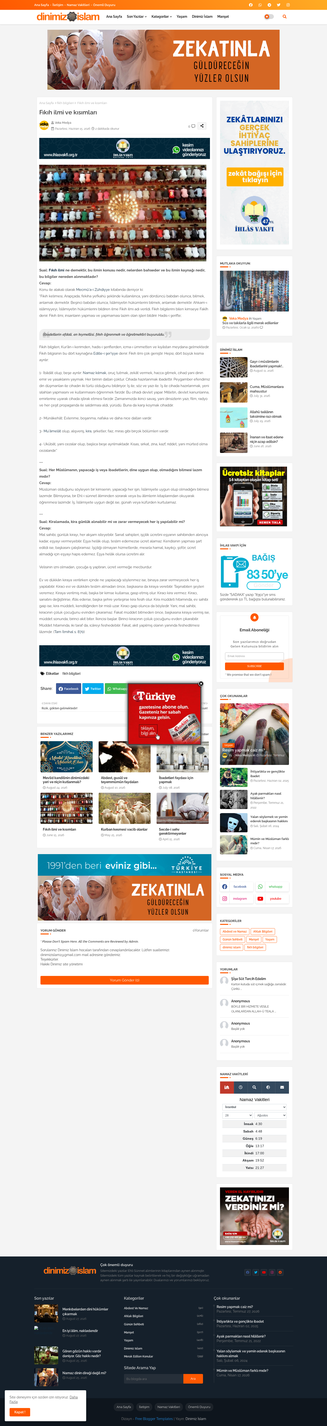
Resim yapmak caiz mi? (235, 1307)
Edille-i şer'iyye (105, 353)
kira (88, 431)
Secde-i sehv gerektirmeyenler (172, 831)
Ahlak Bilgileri (262, 931)
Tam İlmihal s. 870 (69, 632)
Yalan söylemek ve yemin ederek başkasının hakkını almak (269, 821)
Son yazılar (135, 16)
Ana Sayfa (41, 5)
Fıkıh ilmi (56, 270)
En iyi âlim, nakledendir (80, 1331)
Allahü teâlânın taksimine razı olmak (266, 414)
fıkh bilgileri (65, 103)
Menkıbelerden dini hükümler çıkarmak (85, 1311)
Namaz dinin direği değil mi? (84, 1373)
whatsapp (275, 886)
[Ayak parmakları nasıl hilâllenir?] (234, 799)
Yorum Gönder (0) (124, 980)
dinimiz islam (232, 947)
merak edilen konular (163, 1356)
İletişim (57, 5)
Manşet (223, 16)
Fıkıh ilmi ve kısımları (59, 829)
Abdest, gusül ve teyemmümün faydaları (119, 780)
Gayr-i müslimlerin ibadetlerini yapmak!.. (266, 364)
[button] (284, 16)
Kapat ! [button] (19, 1412)
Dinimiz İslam (202, 16)
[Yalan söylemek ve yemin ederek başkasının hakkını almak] (234, 822)
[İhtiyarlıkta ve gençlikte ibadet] (234, 777)
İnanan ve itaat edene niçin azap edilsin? (266, 439)
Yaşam (182, 16)
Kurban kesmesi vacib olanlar (124, 829)
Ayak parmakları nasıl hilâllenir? (265, 796)
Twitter (95, 689)
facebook (240, 886)
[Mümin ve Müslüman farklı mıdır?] (234, 844)
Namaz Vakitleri (78, 5)
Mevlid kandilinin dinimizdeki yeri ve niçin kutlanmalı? (66, 780)
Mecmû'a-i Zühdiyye (93, 290)
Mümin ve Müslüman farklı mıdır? (269, 841)
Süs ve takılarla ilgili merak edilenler (250, 323)
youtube (275, 898)
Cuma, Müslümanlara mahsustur (267, 389)
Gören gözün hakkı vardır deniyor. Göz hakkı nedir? (81, 1353)
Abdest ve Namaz (235, 931)
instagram (240, 898)
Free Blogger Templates (154, 1419)
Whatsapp (120, 689)
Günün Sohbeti (232, 939)
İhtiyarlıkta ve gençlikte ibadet (267, 774)
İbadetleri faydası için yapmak (176, 780)
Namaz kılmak (94, 373)
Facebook (71, 689)
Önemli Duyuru (104, 5)
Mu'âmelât (52, 431)
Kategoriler (160, 16)
